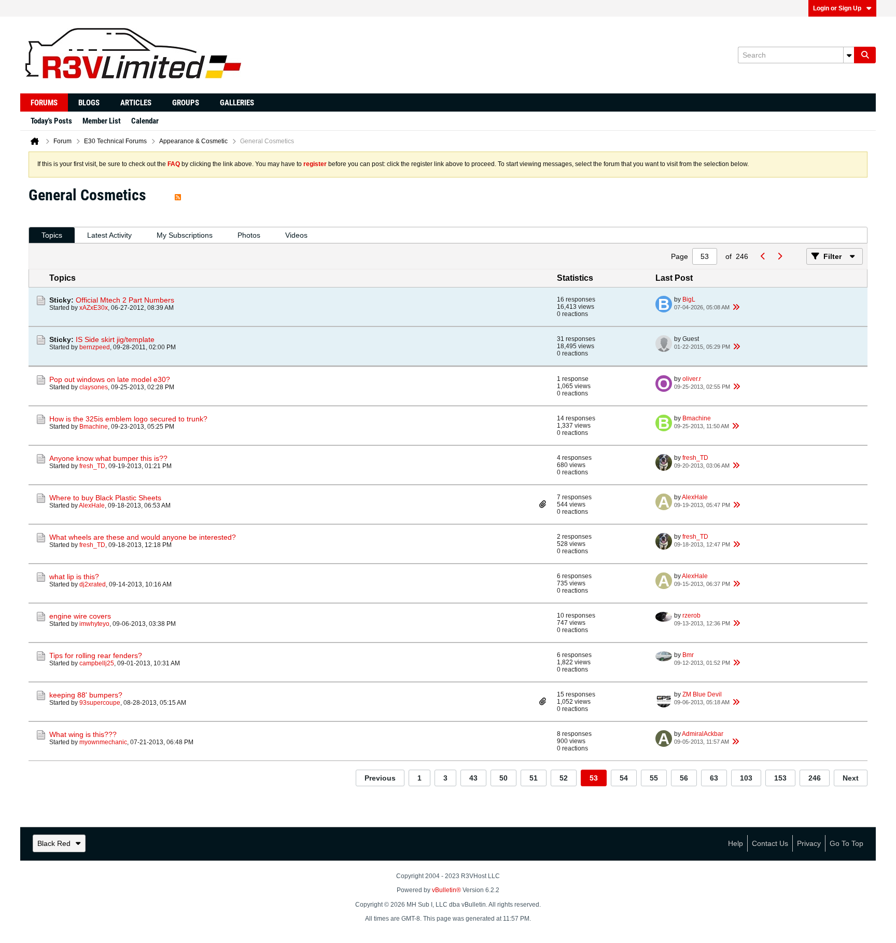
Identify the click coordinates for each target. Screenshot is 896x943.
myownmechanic (103, 742)
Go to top (846, 843)
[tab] (52, 235)
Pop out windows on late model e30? (109, 379)
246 (814, 778)
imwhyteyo (94, 623)
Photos (248, 235)
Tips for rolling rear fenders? (95, 655)
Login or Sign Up (837, 8)
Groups (185, 102)
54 (624, 778)
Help (735, 843)
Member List (101, 121)
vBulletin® (446, 890)
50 (503, 778)
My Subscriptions (185, 235)
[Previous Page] (763, 256)
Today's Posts (51, 121)
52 (563, 778)
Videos (296, 235)
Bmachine (93, 426)
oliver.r (691, 378)
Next (851, 778)
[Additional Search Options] (849, 55)
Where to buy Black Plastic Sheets (105, 498)
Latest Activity (109, 235)
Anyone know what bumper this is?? (108, 458)
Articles (135, 102)
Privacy (809, 843)
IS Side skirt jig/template (115, 339)
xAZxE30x (93, 307)
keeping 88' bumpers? (85, 695)
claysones (93, 387)
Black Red (54, 843)
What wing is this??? (83, 734)
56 (684, 778)
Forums (44, 102)
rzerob (691, 615)
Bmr (688, 655)
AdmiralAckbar (702, 733)
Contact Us (770, 843)
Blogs (89, 102)
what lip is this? (74, 576)
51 (533, 778)
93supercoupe (99, 702)
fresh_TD (92, 466)
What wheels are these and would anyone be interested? (142, 537)
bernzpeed (94, 347)
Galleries (237, 102)
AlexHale (92, 505)
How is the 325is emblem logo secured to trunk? (128, 419)
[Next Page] (779, 256)
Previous (380, 778)
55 (654, 778)
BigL (688, 299)
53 (594, 778)
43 (473, 778)
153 (780, 778)
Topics (51, 235)
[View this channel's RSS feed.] (178, 195)
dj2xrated (92, 584)
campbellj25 (96, 663)
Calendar (145, 121)
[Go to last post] (736, 307)
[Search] (865, 55)
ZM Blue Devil (702, 694)
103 (746, 778)
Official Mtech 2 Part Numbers (125, 300)
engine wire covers (80, 616)
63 (714, 778)
